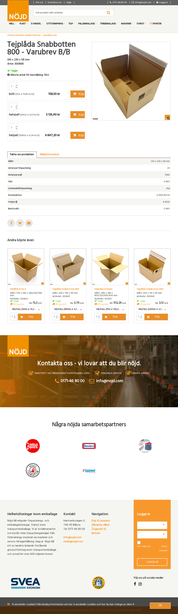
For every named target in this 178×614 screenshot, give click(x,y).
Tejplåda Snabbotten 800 (65, 289)
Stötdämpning (55, 24)
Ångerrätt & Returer (99, 531)
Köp (81, 94)
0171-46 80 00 (119, 2)
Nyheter (156, 24)
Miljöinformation (49, 154)
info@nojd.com (72, 537)
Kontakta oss (55, 2)
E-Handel (36, 24)
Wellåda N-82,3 (18, 289)
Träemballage (108, 24)
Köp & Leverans (101, 521)
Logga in (152, 562)
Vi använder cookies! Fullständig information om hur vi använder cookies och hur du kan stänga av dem (72, 604)
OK (160, 605)
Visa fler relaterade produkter (27, 332)
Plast (23, 24)
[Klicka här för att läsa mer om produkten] (25, 267)
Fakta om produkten (22, 154)
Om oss (39, 2)
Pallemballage (86, 24)
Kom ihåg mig (143, 546)
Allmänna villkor (101, 525)
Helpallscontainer (103, 289)
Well (12, 24)
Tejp (70, 24)
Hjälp (68, 2)
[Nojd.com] (18, 11)
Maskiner (126, 24)
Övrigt (141, 24)
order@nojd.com (73, 541)
